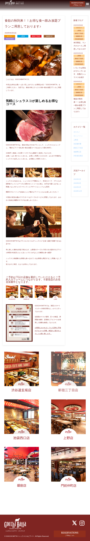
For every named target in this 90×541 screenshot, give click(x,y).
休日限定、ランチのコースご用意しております (80, 46)
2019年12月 (78, 191)
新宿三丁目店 (78, 148)
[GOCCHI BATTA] (10, 2)
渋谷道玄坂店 (78, 156)
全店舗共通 (77, 144)
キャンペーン (78, 136)
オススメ (77, 132)
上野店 (76, 140)
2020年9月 (77, 179)
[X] (74, 523)
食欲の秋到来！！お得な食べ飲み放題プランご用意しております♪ (80, 105)
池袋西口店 (77, 152)
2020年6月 (77, 187)
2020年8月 (77, 183)
